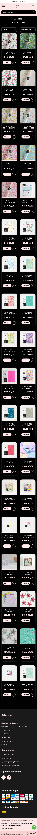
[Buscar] (33, 12)
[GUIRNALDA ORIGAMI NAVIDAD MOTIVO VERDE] (32, 657)
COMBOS (4, 734)
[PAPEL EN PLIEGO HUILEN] (14, 174)
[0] (33, 7)
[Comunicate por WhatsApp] (34, 827)
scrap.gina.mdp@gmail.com (13, 762)
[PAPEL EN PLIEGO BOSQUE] (14, 137)
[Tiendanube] (7, 828)
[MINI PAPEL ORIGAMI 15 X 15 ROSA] (32, 248)
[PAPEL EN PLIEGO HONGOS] (32, 137)
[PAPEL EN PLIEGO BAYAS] (32, 99)
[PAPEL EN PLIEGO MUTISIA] (14, 211)
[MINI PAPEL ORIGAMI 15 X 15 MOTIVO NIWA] (14, 471)
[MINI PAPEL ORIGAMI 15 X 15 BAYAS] (14, 248)
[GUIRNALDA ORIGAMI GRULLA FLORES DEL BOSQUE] (32, 583)
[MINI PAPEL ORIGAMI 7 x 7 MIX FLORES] (14, 695)
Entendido (31, 833)
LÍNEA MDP (5, 737)
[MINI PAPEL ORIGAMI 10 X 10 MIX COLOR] (32, 509)
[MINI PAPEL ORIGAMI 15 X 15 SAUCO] (14, 397)
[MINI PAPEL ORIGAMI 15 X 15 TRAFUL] (32, 323)
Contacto (4, 745)
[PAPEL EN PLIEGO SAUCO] (14, 62)
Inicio (14, 19)
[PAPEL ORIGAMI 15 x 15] (32, 695)
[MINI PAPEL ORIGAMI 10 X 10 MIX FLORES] (14, 509)
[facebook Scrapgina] (9, 777)
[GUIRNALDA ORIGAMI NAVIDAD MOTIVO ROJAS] (32, 620)
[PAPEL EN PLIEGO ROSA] (14, 99)
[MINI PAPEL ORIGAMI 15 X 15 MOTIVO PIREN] (32, 434)
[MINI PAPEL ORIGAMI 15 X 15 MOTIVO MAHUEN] (14, 434)
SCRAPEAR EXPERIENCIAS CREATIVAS (14, 727)
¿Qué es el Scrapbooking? (9, 723)
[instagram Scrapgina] (3, 777)
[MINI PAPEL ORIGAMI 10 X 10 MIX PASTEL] (32, 471)
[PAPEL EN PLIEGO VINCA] (32, 62)
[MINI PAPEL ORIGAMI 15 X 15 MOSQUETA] (32, 360)
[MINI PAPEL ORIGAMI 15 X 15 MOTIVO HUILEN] (32, 397)
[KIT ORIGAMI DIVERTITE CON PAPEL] (32, 211)
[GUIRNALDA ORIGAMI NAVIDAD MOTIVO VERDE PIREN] (14, 657)
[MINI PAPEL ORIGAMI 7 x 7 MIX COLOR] (32, 546)
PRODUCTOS (6, 730)
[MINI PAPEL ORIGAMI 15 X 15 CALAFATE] (32, 285)
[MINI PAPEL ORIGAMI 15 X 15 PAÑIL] (14, 360)
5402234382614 (9, 754)
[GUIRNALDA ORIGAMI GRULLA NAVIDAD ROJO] (14, 583)
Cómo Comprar (6, 741)
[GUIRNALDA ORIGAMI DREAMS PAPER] (14, 620)
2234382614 (8, 758)
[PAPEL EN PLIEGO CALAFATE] (32, 174)
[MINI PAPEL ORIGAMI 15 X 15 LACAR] (14, 285)
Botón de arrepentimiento (14, 825)
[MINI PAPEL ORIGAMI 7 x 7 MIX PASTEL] (14, 546)
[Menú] (3, 6)
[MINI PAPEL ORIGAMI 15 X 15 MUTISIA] (14, 323)
